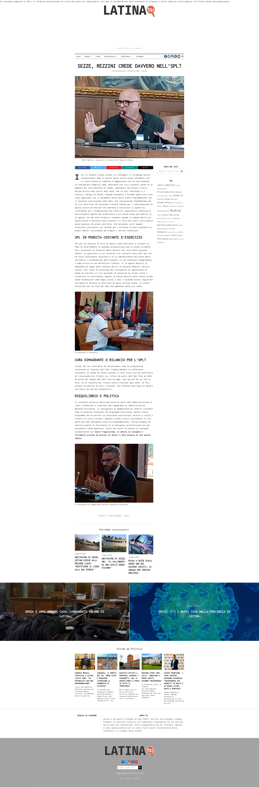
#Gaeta (166, 206)
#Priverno (172, 221)
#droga (167, 199)
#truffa (181, 239)
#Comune (178, 192)
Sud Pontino (125, 56)
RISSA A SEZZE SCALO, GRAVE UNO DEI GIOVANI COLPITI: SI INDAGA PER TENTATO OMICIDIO (140, 566)
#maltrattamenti (161, 218)
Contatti (128, 778)
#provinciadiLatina (167, 225)
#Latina (175, 210)
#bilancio (102, 515)
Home (78, 56)
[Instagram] (172, 56)
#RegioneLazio (162, 228)
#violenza (160, 242)
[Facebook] (165, 56)
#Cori (171, 195)
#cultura (160, 199)
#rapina (180, 225)
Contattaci (139, 56)
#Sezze (127, 515)
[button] (181, 171)
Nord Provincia (109, 56)
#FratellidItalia (178, 202)
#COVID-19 (178, 195)
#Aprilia (170, 185)
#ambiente (161, 185)
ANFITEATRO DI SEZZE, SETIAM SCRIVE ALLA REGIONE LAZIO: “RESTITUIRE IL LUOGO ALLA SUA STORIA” (87, 563)
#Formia (168, 202)
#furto (159, 206)
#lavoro (159, 215)
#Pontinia (166, 221)
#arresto (177, 185)
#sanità (180, 232)
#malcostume (174, 215)
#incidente (180, 206)
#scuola (160, 235)
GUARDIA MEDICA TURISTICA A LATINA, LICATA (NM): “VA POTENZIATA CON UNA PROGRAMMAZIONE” (84, 678)
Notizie (87, 56)
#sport (180, 235)
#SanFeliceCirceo (172, 232)
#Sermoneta (167, 235)
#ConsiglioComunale (115, 515)
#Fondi (160, 202)
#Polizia (159, 221)
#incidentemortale (163, 211)
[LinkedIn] (175, 56)
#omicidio (177, 218)
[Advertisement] (129, 32)
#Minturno (170, 218)
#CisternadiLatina (166, 192)
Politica (144, 71)
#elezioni (174, 199)
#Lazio (165, 215)
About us (136, 778)
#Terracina (162, 239)
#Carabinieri (162, 188)
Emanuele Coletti (120, 71)
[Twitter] (168, 56)
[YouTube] (178, 56)
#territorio (173, 239)
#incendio (172, 206)
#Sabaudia (161, 232)
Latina (98, 56)
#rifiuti (172, 228)
